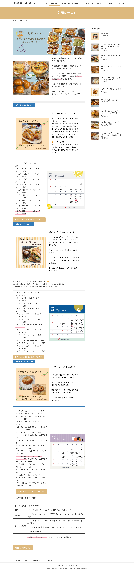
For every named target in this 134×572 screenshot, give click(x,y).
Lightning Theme (66, 568)
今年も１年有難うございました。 (111, 100)
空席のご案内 (105, 34)
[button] (29, 219)
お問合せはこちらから (23, 548)
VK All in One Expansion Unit (79, 568)
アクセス (26, 560)
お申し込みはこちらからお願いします (31, 492)
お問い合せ (17, 560)
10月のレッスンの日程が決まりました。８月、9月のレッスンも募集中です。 (111, 47)
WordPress (56, 568)
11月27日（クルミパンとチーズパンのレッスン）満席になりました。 (110, 113)
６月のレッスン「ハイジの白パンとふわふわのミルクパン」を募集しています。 (111, 135)
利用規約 (50, 560)
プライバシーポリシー (38, 560)
